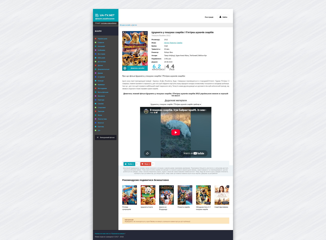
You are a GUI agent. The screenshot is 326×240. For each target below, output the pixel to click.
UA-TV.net (105, 15)
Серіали (101, 42)
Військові (101, 58)
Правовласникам (117, 234)
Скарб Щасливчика (221, 207)
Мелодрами (102, 88)
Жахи (100, 115)
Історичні (101, 77)
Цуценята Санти (147, 207)
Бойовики (101, 50)
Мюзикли (101, 96)
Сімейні (101, 104)
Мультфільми (103, 92)
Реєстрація (209, 17)
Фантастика (102, 119)
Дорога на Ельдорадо (163, 208)
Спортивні (101, 107)
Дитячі (100, 65)
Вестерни (101, 54)
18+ (99, 130)
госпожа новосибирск (108, 23)
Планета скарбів (184, 207)
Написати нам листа (102, 234)
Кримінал (101, 85)
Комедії (100, 81)
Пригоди (101, 100)
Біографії (101, 46)
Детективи (102, 62)
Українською (102, 39)
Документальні (103, 69)
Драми (100, 73)
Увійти (224, 17)
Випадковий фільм (107, 137)
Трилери (101, 111)
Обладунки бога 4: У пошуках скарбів (203, 208)
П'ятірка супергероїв (126, 208)
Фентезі (101, 123)
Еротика (101, 127)
